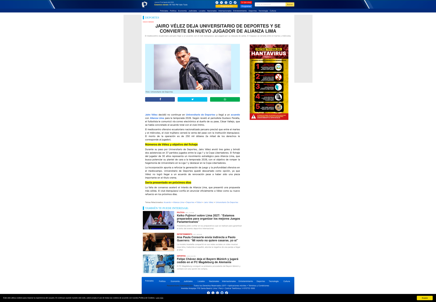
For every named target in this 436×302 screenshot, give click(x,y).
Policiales (164, 11)
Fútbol (199, 202)
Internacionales (224, 11)
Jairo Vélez (151, 114)
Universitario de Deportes (200, 114)
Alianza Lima (157, 118)
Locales (202, 11)
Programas (246, 6)
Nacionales (212, 11)
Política (173, 11)
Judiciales (192, 11)
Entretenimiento (240, 11)
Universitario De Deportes (227, 202)
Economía (182, 11)
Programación (227, 6)
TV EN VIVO (246, 2)
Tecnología (263, 11)
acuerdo (235, 114)
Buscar (290, 4)
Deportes (253, 11)
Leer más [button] (159, 298)
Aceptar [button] (425, 298)
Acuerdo (167, 202)
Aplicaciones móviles (237, 285)
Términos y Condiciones (258, 285)
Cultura (273, 11)
